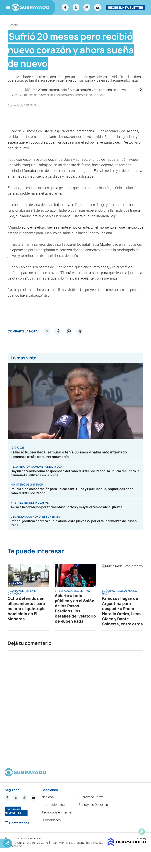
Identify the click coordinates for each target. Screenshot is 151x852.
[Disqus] (75, 704)
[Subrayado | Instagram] (86, 7)
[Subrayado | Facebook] (65, 7)
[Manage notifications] (142, 831)
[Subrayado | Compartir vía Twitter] (47, 331)
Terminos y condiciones (20, 838)
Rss (39, 838)
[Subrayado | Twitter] (76, 7)
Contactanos (19, 823)
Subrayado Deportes (93, 804)
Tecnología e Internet (57, 812)
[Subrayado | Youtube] (97, 7)
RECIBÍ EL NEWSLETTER (125, 7)
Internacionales (53, 804)
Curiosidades (51, 820)
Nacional (14, 25)
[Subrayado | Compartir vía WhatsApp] (68, 331)
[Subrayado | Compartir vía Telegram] (79, 331)
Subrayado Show (90, 797)
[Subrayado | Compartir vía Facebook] (58, 331)
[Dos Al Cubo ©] (127, 845)
